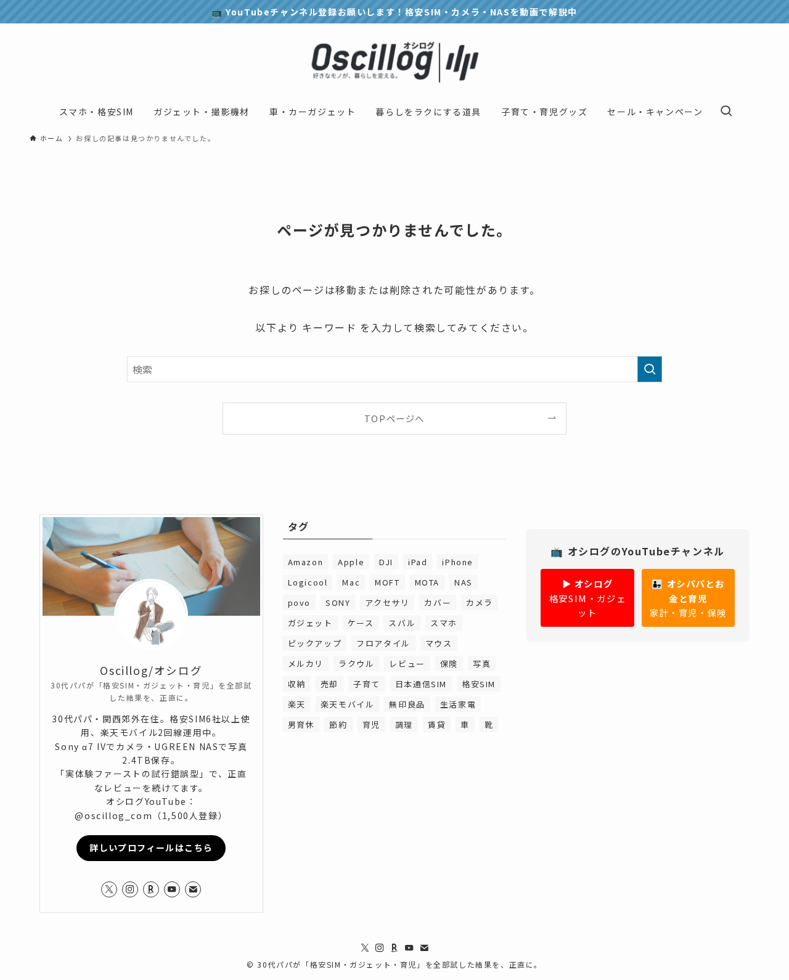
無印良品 (407, 704)
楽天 (297, 704)
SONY (337, 602)
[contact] (193, 889)
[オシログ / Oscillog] (394, 63)
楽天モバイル (348, 704)
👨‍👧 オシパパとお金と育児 (688, 597)
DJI (386, 562)
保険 (449, 663)
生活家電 (458, 704)
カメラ (479, 602)
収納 (297, 684)
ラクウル (356, 663)
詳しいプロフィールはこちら (151, 847)
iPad (417, 562)
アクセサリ (387, 602)
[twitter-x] (109, 889)
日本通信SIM (421, 684)
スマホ (443, 623)
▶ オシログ (587, 597)
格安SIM (479, 684)
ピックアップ (315, 643)
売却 (329, 684)
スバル (401, 623)
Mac (351, 582)
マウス (438, 643)
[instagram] (130, 889)
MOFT (387, 582)
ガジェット (310, 623)
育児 (371, 724)
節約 (338, 724)
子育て (366, 684)
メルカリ (306, 663)
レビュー (407, 663)
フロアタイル (383, 643)
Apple (351, 562)
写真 (482, 663)
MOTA (427, 582)
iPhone (457, 562)
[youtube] (172, 889)
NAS (463, 582)
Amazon (306, 562)
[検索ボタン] (726, 111)
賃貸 (437, 724)
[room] (151, 889)
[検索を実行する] (649, 369)
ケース (361, 623)
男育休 (301, 724)
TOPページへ (394, 418)
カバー (437, 602)
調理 (404, 724)
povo (299, 602)
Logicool (308, 582)
